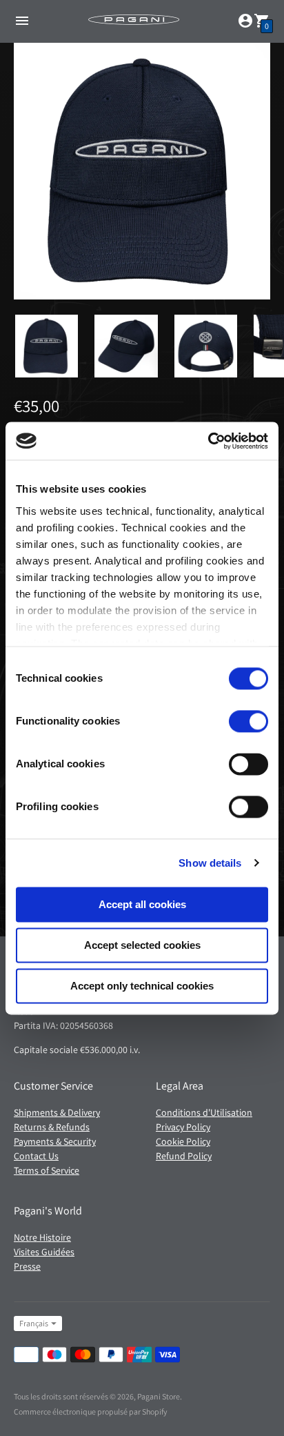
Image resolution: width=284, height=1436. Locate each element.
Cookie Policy (183, 1141)
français (33, 1323)
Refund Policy (184, 1156)
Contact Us (36, 1156)
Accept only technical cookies (142, 986)
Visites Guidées (44, 1252)
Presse (27, 1266)
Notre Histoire (42, 1237)
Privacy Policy (183, 1127)
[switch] (248, 721)
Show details (210, 863)
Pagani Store (158, 1396)
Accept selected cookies (142, 945)
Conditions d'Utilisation (204, 1112)
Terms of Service (46, 1170)
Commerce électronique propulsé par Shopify (91, 1411)
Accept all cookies (142, 904)
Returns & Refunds (52, 1127)
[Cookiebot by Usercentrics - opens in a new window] (208, 441)
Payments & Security (55, 1141)
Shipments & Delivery (57, 1112)
